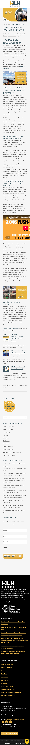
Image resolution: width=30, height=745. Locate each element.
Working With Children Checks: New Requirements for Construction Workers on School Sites (14, 481)
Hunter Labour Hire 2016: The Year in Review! (17, 339)
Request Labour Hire (10, 733)
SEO (11, 743)
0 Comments (12, 36)
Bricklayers (6, 444)
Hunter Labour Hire (11, 740)
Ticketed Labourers (8, 449)
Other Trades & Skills (9, 455)
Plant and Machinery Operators (12, 452)
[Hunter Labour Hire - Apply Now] (13, 556)
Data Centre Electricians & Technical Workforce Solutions (12, 647)
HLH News (17, 34)
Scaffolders (6, 441)
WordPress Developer (19, 743)
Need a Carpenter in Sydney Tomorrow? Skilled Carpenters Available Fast (13, 634)
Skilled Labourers (8, 429)
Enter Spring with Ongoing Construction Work (13, 628)
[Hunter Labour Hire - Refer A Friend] (9, 406)
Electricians (6, 432)
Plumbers (5, 435)
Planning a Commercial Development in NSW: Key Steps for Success (13, 652)
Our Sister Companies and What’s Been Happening (13, 623)
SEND (5, 547)
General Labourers (8, 426)
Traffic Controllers (8, 446)
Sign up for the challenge (11, 328)
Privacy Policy (20, 740)
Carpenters (6, 438)
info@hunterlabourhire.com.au (14, 719)
